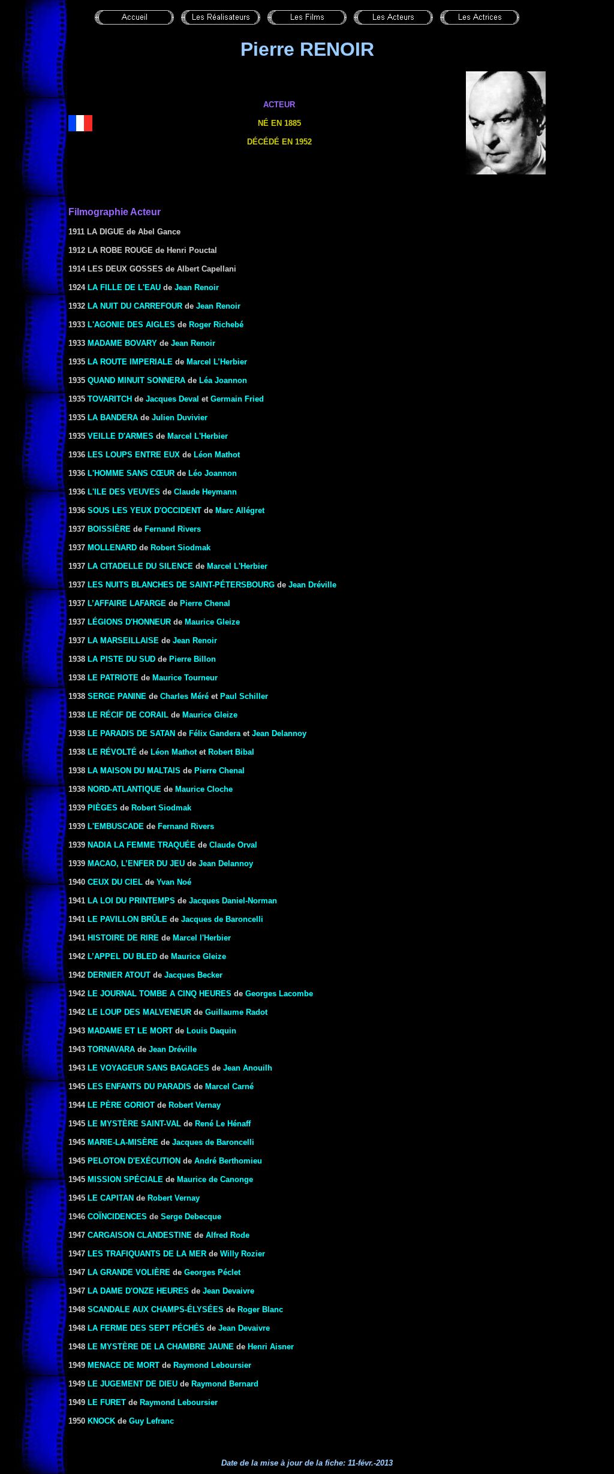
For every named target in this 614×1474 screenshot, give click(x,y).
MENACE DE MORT (123, 1365)
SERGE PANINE (117, 696)
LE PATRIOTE (113, 677)
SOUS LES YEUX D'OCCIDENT (144, 510)
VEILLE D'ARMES (121, 436)
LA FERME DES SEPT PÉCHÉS (146, 1328)
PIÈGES (103, 807)
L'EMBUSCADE (116, 826)
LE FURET (107, 1402)
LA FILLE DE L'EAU (124, 287)
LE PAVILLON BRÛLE (127, 919)
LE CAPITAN (111, 1197)
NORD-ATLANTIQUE (124, 789)
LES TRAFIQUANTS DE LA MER (147, 1253)
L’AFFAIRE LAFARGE (127, 603)
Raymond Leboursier (212, 1365)
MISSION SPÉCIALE (125, 1179)
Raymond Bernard (224, 1383)
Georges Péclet (212, 1272)
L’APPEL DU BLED (122, 956)
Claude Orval (233, 844)
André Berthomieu (228, 1160)
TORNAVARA (111, 1049)
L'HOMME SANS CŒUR (131, 473)
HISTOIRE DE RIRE (123, 937)
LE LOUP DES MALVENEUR (139, 1012)
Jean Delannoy (279, 733)
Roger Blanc (260, 1309)
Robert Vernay (194, 1105)
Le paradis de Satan (131, 733)
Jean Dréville (312, 584)
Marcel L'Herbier (197, 436)
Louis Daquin (211, 1030)
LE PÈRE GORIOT (121, 1105)
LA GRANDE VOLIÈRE (129, 1272)
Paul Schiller (244, 696)
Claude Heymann (205, 491)
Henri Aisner (271, 1346)
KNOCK (101, 1420)
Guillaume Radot (236, 1012)
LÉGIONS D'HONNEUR (129, 621)
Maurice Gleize (212, 621)
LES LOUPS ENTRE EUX (134, 454)
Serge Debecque (191, 1216)
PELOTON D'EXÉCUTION (134, 1160)
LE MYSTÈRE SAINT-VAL (134, 1123)
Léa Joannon (223, 380)
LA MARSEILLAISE (123, 640)
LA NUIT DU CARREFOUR (135, 306)
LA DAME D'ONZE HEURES (138, 1290)
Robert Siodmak (180, 547)
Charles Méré (184, 696)
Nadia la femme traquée (141, 844)
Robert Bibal (231, 751)
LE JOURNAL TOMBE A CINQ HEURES (159, 993)
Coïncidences (117, 1216)
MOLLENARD (112, 547)
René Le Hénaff (223, 1123)
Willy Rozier (242, 1253)
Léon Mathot (217, 454)
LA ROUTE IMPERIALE (130, 361)
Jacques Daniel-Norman (233, 900)
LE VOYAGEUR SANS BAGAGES (148, 1067)
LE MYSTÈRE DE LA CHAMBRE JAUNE (161, 1346)
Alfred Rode (227, 1235)
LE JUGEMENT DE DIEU (132, 1383)
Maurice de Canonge (215, 1179)
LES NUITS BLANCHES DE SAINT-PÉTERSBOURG (181, 584)
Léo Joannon (212, 473)
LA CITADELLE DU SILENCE (140, 566)
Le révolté (112, 751)
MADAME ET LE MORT (130, 1030)
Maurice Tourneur (185, 677)
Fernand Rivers (173, 529)
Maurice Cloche (204, 789)
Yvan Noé (173, 882)
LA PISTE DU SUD (121, 659)
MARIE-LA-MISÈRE (123, 1142)
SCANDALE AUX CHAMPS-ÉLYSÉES (156, 1309)
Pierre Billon (192, 659)
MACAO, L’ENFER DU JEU (136, 863)
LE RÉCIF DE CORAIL (128, 714)
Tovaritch (110, 398)
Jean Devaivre (228, 1290)
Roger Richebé (216, 324)
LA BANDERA (113, 417)
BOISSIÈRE (109, 529)
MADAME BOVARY (122, 343)
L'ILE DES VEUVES (124, 491)
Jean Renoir (196, 287)
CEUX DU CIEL (115, 882)
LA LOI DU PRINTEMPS (131, 900)
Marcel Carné (229, 1086)
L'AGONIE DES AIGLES (131, 324)
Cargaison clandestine (140, 1235)
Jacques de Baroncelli (222, 919)
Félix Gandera (214, 733)
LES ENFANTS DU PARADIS (139, 1086)
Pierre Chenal (205, 603)
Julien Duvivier (179, 417)
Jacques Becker (193, 974)
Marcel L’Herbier (216, 361)
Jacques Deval (172, 398)
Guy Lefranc (151, 1420)
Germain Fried (237, 398)
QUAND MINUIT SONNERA (136, 380)
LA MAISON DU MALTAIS (134, 770)
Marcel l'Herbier (202, 937)
